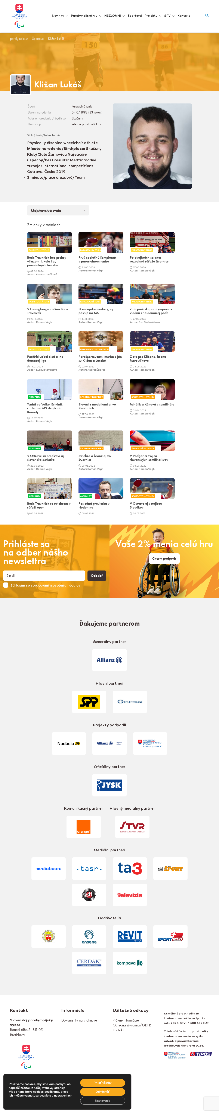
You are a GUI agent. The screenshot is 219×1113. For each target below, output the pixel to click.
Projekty (151, 16)
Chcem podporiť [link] (164, 558)
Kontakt (184, 16)
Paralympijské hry (84, 16)
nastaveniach (63, 1096)
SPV (167, 16)
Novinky (58, 16)
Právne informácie (126, 1020)
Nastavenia (102, 1101)
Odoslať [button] (97, 575)
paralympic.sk (19, 39)
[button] (207, 16)
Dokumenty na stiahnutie (79, 1020)
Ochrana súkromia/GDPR (132, 1025)
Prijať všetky (102, 1083)
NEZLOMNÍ (112, 16)
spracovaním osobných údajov (55, 585)
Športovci (135, 16)
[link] (26, 1056)
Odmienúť (103, 1092)
